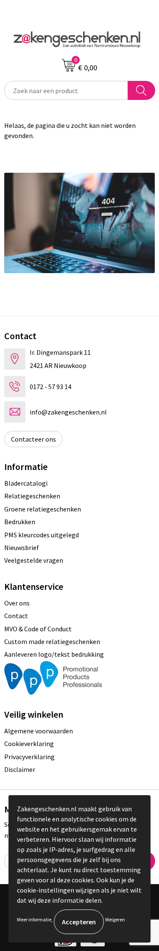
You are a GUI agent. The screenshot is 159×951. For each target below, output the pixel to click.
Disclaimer (19, 769)
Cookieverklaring (29, 743)
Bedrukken (19, 521)
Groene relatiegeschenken (42, 509)
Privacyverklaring (29, 756)
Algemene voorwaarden (38, 731)
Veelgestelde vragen (33, 560)
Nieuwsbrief (21, 547)
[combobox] (66, 90)
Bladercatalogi (25, 483)
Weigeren (115, 919)
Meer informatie (34, 919)
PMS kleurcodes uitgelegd (41, 535)
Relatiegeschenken (32, 496)
